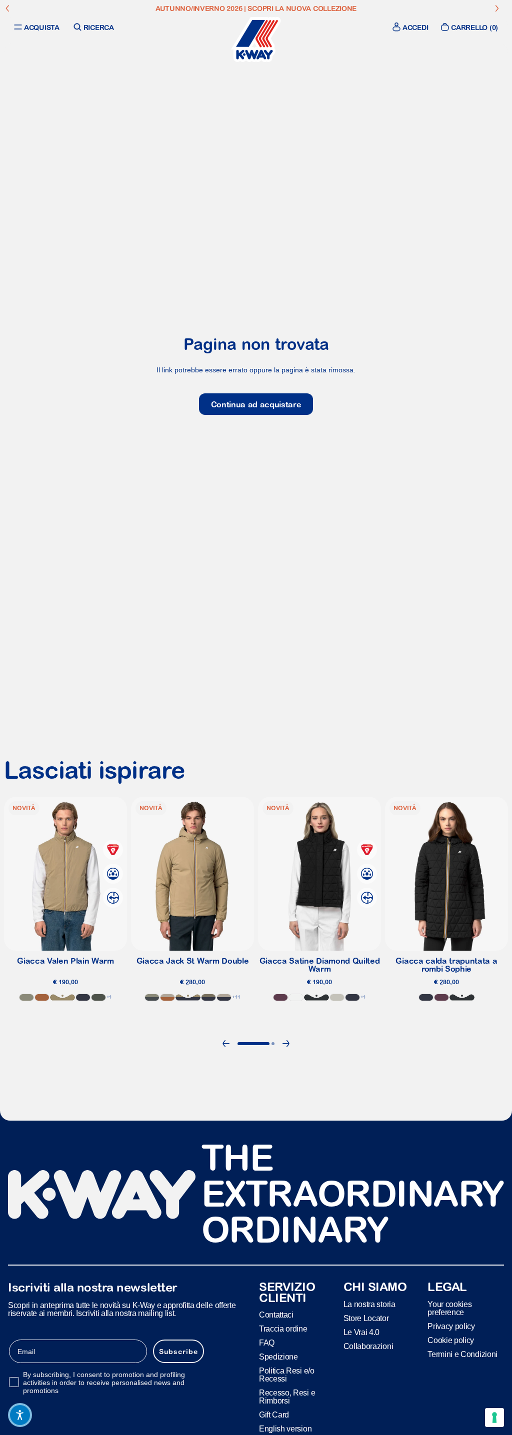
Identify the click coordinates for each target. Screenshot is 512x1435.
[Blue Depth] (83, 997)
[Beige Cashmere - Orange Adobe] (167, 997)
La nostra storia (370, 1304)
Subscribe (178, 1351)
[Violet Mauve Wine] (280, 997)
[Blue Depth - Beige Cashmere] (224, 997)
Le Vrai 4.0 (362, 1332)
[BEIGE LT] (337, 997)
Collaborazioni (369, 1346)
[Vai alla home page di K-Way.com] (256, 39)
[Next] (286, 1044)
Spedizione (278, 1357)
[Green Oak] (26, 997)
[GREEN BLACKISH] (98, 997)
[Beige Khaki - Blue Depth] (188, 997)
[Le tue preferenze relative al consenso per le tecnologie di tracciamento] (494, 1417)
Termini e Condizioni (463, 1354)
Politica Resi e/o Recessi (286, 1375)
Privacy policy (451, 1326)
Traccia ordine (283, 1329)
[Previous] (226, 1044)
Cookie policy (451, 1340)
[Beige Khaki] (62, 997)
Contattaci (276, 1315)
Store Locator (366, 1318)
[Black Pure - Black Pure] (316, 997)
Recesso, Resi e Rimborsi (287, 1397)
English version (285, 1429)
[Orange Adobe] (42, 997)
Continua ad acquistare (256, 404)
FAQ (266, 1343)
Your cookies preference (450, 1308)
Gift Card (274, 1415)
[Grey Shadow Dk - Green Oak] (152, 997)
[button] (20, 1415)
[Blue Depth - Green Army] (208, 997)
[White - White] (296, 997)
